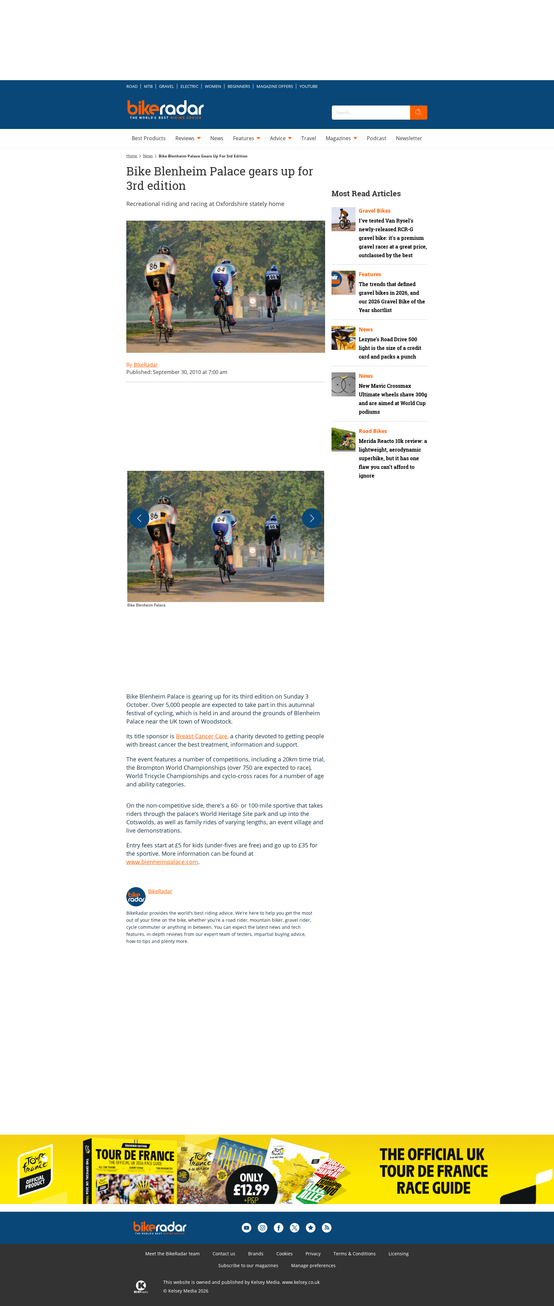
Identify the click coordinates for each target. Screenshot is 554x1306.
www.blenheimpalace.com (162, 862)
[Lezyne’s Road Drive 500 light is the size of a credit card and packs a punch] (344, 338)
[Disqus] (232, 1046)
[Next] (312, 518)
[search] (418, 113)
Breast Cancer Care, (202, 736)
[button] (225, 539)
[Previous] (139, 518)
